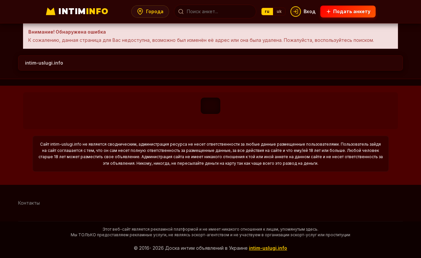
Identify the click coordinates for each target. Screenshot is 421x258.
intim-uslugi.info (44, 63)
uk (279, 11)
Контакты (29, 203)
